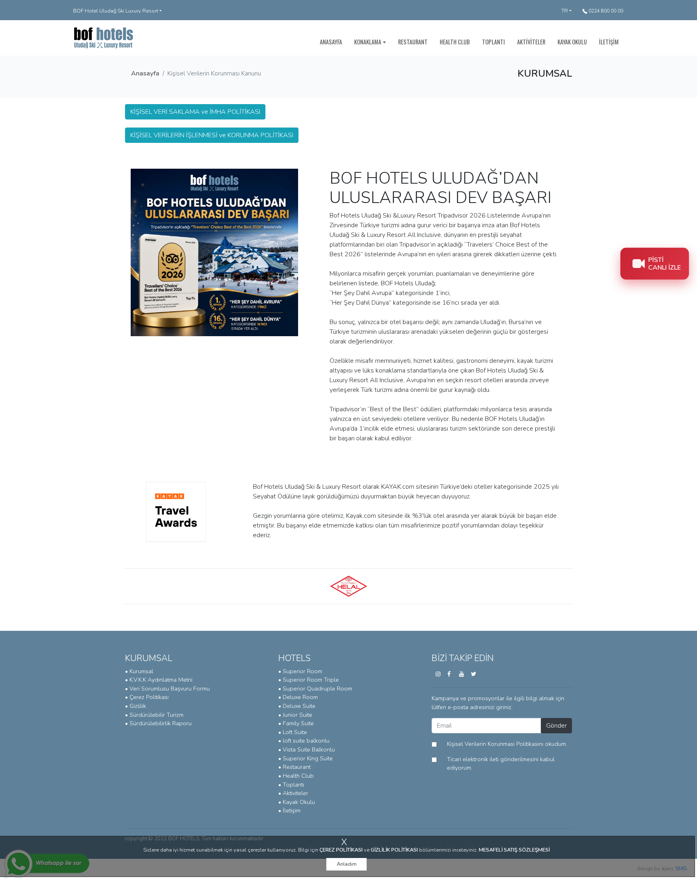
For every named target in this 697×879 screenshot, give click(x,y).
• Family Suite (296, 723)
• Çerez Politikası (147, 697)
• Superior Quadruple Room (315, 688)
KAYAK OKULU (572, 42)
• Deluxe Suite (296, 706)
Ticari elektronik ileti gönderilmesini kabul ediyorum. (501, 763)
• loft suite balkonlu (304, 741)
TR (564, 11)
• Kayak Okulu (296, 802)
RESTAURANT (413, 42)
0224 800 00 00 (605, 11)
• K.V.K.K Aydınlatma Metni (158, 680)
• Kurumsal (139, 671)
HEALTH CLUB (455, 42)
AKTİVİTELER (531, 42)
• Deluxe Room (298, 697)
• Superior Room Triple (308, 680)
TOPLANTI (493, 42)
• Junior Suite (295, 715)
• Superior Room (300, 671)
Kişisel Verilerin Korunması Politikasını (495, 744)
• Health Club (296, 776)
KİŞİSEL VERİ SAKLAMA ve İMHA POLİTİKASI (195, 111)
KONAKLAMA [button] (367, 42)
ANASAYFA (331, 42)
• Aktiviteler (293, 793)
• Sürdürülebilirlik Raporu (158, 723)
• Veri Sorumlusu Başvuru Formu (167, 688)
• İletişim (289, 810)
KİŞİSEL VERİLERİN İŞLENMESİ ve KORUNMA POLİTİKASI (211, 135)
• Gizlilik (135, 706)
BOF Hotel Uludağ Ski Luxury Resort (115, 11)
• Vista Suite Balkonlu (306, 749)
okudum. (507, 744)
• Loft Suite (292, 732)
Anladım (347, 864)
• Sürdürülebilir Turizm (154, 715)
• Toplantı (291, 785)
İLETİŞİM (609, 42)
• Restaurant (294, 767)
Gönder (556, 725)
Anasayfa (145, 73)
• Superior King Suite (305, 758)
